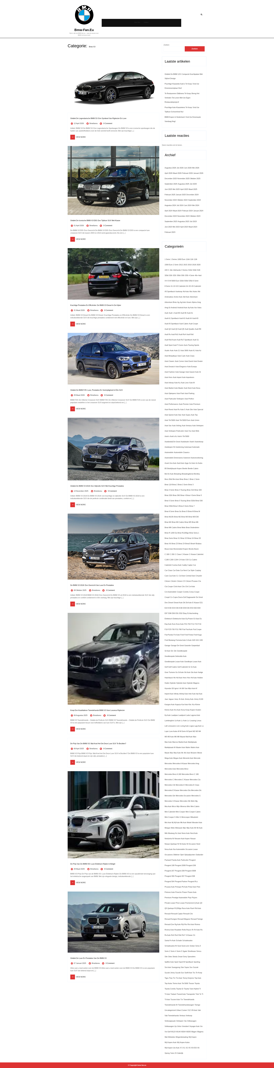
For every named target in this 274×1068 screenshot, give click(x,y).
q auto (196, 903)
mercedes (168, 763)
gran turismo (170, 672)
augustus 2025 (183, 184)
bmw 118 (168, 485)
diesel (170, 603)
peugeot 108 (169, 865)
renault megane (184, 919)
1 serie (167, 259)
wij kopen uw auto (172, 1048)
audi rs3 (174, 334)
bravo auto (169, 549)
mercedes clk (170, 785)
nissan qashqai (171, 844)
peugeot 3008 (190, 871)
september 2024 (194, 200)
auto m (192, 383)
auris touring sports (191, 345)
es (201, 619)
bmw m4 (168, 522)
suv (191, 967)
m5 (166, 737)
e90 (173, 613)
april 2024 (168, 211)
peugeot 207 (169, 871)
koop (187, 710)
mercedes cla (195, 780)
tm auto (179, 978)
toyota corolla (170, 989)
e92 (180, 613)
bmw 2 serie (183, 485)
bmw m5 (188, 522)
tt (202, 994)
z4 (176, 1053)
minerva (183, 806)
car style (190, 570)
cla (199, 581)
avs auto (173, 463)
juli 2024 (180, 205)
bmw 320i (168, 495)
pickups (178, 887)
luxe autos (173, 731)
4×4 (166, 281)
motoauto (178, 828)
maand (182, 737)
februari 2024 (187, 211)
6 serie (195, 281)
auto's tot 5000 (183, 436)
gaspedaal (195, 645)
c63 (187, 560)
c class (178, 554)
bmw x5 (197, 538)
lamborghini (169, 721)
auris (181, 345)
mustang (171, 833)
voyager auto (194, 1026)
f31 (176, 629)
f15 (196, 624)
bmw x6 (168, 544)
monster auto (197, 822)
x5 (189, 1048)
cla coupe (169, 586)
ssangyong (176, 967)
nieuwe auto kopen (182, 839)
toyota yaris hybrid (191, 989)
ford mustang (170, 640)
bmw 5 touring (180, 501)
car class (168, 570)
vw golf (168, 1032)
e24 (166, 608)
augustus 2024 (170, 205)
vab (199, 1010)
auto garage (180, 372)
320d (166, 275)
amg (199, 302)
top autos (168, 983)
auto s (182, 409)
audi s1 (196, 340)
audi (166, 313)
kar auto (184, 704)
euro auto (180, 624)
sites (170, 957)
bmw (181, 479)
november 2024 (171, 200)
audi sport (169, 345)
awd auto (180, 463)
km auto (177, 710)
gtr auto (187, 672)
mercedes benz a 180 (173, 774)
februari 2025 (170, 195)
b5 (166, 468)
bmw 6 (176, 506)
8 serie (167, 286)
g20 (193, 640)
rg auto (178, 924)
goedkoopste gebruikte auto (175, 656)
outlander (199, 855)
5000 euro (175, 281)
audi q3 (174, 329)
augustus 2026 (170, 168)
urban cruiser (181, 1010)
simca (198, 951)
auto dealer (198, 361)
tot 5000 (185, 983)
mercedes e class (192, 785)
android (174, 308)
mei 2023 (176, 227)
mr (195, 828)
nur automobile (179, 849)
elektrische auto (179, 619)
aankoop (178, 291)
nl (178, 844)
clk (186, 586)
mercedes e (180, 785)
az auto (192, 463)
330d (179, 275)
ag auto (183, 302)
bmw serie (169, 538)
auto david (189, 361)
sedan (192, 946)
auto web (195, 431)
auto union (195, 420)
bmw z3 (175, 544)
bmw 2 (174, 485)
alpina (194, 302)
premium (168, 898)
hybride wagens (193, 683)
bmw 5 (199, 495)
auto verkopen (197, 426)
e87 (166, 613)
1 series (174, 259)
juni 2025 (168, 189)
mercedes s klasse (172, 801)
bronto (191, 549)
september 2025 (171, 184)
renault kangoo (171, 919)
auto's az (173, 436)
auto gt (198, 372)
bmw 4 (183, 495)
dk (184, 603)
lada (188, 715)
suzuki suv (179, 973)
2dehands (177, 270)
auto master (178, 388)
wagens (200, 1032)
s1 (194, 935)
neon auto (186, 833)
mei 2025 (176, 189)
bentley (197, 474)
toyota (197, 983)
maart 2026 (177, 173)
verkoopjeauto (170, 1021)
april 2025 (184, 189)
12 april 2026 (79, 123)
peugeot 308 (190, 876)
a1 (172, 286)
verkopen (179, 1021)
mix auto (168, 822)
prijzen (194, 898)
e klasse (195, 603)
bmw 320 (198, 490)
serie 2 (167, 951)
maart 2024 (177, 211)
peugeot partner (181, 881)
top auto (197, 978)
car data (176, 570)
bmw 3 (191, 485)
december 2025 (171, 178)
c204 (176, 560)
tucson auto (175, 999)
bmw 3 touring (180, 490)
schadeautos (187, 940)
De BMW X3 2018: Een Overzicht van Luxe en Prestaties (92, 585)
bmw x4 (190, 538)
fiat (183, 629)
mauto (167, 753)
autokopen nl (170, 447)
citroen (167, 581)
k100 (201, 699)
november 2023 (183, 216)
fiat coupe (197, 629)
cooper (179, 592)
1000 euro (181, 259)
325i (174, 275)
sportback (189, 962)
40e (196, 275)
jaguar (171, 699)
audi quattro (189, 329)
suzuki (195, 967)
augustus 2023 (183, 221)
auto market (169, 388)
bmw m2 (177, 517)
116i (191, 259)
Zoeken (166, 45)
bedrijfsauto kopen (174, 468)
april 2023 (184, 227)
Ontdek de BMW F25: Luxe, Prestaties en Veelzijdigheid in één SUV (96, 390)
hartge (200, 672)
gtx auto (194, 672)
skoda (175, 957)
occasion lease (191, 849)
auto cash (181, 356)
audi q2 (168, 329)
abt (199, 291)
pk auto (185, 887)
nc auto (178, 833)
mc (182, 753)
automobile (169, 452)
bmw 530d (169, 506)
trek (197, 994)
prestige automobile (179, 898)
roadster (177, 930)
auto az (198, 350)
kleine (197, 704)
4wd (199, 275)
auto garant (190, 372)
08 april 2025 (79, 749)
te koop (199, 973)
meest (199, 753)
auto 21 (177, 350)
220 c (167, 270)
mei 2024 (195, 205)
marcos (175, 742)
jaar (166, 699)
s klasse (189, 935)
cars (166, 576)
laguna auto (195, 715)
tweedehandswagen (186, 1005)
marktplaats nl (170, 747)
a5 (190, 286)
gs (176, 672)
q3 (201, 903)
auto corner (179, 361)
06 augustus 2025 (80, 715)
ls (203, 726)
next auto (194, 833)
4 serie (191, 275)
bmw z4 (181, 544)
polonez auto (170, 892)
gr (189, 667)
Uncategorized (170, 1010)
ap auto (191, 308)
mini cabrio (195, 806)
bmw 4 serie (191, 495)
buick (196, 549)
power (184, 892)
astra (199, 308)
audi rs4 (182, 334)
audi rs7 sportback (184, 340)
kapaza (178, 704)
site (166, 957)
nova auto (169, 849)
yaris (172, 1053)
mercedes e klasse (172, 790)
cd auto (182, 576)
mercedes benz (182, 769)
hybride (173, 683)
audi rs (168, 334)
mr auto (199, 828)
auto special (198, 409)
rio (185, 924)
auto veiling (176, 426)
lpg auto (197, 726)
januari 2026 (198, 173)
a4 (187, 286)
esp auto (168, 624)
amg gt (167, 308)
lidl (166, 726)
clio (183, 586)
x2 (187, 1048)
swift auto (188, 973)
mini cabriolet (170, 812)
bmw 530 (199, 501)
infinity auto (183, 694)
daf (184, 597)
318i (198, 270)
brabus (198, 544)
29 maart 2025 (79, 869)
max (171, 753)
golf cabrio (172, 667)
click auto (177, 586)
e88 (169, 613)
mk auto (183, 822)
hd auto (179, 678)
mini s (178, 817)
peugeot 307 (180, 876)
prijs (189, 898)
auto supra (186, 415)
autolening (180, 447)
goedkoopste (182, 651)
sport (176, 962)
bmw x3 (183, 538)
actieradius (169, 297)
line (178, 726)
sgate (185, 951)
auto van (168, 426)
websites (171, 1037)
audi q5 (181, 329)
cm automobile (170, 592)
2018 (194, 265)
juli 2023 (193, 221)
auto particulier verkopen (174, 399)
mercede (197, 758)
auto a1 (192, 350)
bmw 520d (191, 501)
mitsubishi (194, 817)
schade (179, 940)
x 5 (181, 1048)
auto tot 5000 (170, 420)
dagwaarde (190, 597)
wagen (194, 1032)
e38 (180, 608)
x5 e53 (194, 1048)
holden (200, 678)
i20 (173, 688)
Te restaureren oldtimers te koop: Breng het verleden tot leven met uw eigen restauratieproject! (182, 98)
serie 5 (179, 951)
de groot (199, 597)
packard (168, 860)
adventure (194, 297)
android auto (182, 308)
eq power (189, 619)
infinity (176, 694)
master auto (180, 747)
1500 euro (169, 265)
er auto (196, 619)
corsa (191, 592)
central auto (190, 576)
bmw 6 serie (184, 506)
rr (193, 930)
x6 (198, 1048)
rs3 (172, 935)
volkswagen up (171, 1026)
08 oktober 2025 (80, 590)
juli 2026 (180, 168)
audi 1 (171, 313)
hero (184, 678)
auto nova (196, 388)
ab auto (186, 291)
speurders (191, 957)
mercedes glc (196, 790)
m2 (194, 731)
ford (182, 635)
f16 (199, 624)
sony (185, 957)
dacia (180, 597)
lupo (166, 731)
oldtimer (176, 855)
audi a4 (189, 318)
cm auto (191, 586)
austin (167, 350)
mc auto (187, 753)
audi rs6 (190, 334)
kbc (189, 704)
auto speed (169, 415)
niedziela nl (169, 839)
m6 (175, 737)
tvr (181, 999)
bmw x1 (176, 538)
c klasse (185, 554)
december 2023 (171, 216)
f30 (173, 629)
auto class (190, 356)
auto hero (168, 377)
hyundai (168, 688)
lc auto (184, 721)
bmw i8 (191, 511)
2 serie (176, 265)
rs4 (176, 935)
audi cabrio (183, 324)
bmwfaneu (93, 123)
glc (172, 651)
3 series (184, 270)
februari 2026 (187, 173)
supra (186, 967)
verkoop (189, 1016)
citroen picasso (192, 581)
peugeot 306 (169, 876)
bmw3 (187, 544)
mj (172, 822)
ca (190, 560)
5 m (169, 281)
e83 (198, 608)
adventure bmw (171, 302)
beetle (184, 468)
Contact (146, 22)
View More (78, 137)
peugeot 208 (180, 871)
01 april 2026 (79, 225)
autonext (186, 458)
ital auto (199, 694)
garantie (187, 645)
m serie (183, 731)
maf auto (189, 737)
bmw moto (181, 527)
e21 (201, 603)
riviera (197, 924)
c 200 (172, 554)
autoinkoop (199, 442)
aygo (187, 463)
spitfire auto (169, 962)
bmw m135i (169, 517)
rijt (182, 924)
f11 (192, 624)
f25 (169, 629)
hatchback (169, 678)
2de (171, 270)
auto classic (169, 361)
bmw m (197, 511)
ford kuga (198, 635)
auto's (167, 436)
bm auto (176, 479)
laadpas (174, 715)
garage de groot (177, 645)
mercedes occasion (183, 796)
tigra (166, 978)
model (189, 822)
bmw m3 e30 (193, 517)
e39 (184, 608)
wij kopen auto (170, 1042)
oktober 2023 (195, 216)
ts (200, 994)
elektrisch (168, 619)
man (194, 737)
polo (198, 887)
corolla (186, 592)
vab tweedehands (172, 1016)
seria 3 (198, 946)
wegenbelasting (182, 1037)
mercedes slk (185, 801)
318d (194, 270)
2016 (190, 265)
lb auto (177, 721)
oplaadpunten (189, 855)
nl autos (183, 844)
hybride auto (181, 683)
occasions (169, 855)
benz (167, 479)
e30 (169, 608)
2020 (198, 265)
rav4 (192, 908)
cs (171, 597)
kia (193, 704)
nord (198, 844)
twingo (197, 1005)
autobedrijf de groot (172, 442)
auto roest (169, 409)
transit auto (181, 994)
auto (171, 350)
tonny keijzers (188, 978)
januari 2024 (198, 211)
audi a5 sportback (172, 324)
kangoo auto (169, 704)
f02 (189, 624)
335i (186, 275)
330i (182, 275)
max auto (177, 753)
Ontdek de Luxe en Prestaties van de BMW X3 (88, 958)
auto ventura (187, 426)
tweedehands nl (171, 1005)
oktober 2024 (182, 200)
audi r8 (198, 329)
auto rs (177, 409)
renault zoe (169, 924)
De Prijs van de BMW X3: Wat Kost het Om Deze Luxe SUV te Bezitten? (98, 743)
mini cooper (180, 812)
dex (166, 603)
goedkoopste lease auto (174, 662)
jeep (176, 699)
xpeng (167, 1053)
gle (175, 651)
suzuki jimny (170, 973)
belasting (177, 474)
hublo (167, 683)
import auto (169, 694)
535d (190, 281)
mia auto (168, 806)
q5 (166, 908)
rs (201, 930)
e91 (177, 613)
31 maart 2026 (79, 310)
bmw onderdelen (192, 527)
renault (168, 914)
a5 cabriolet (196, 286)
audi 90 (183, 313)
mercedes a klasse (180, 763)
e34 (173, 608)
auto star (177, 415)
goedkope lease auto (192, 662)
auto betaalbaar (171, 356)
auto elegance (181, 367)
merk (193, 801)
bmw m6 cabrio (171, 527)
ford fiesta (188, 635)
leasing (193, 721)
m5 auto (171, 737)
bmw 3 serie (169, 490)
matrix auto (195, 747)
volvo (179, 1026)
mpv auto (190, 828)
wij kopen (193, 1037)
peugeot (192, 860)
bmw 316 (190, 490)
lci (188, 721)
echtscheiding (192, 613)
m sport (189, 731)
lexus (199, 721)
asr (195, 308)
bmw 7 (192, 506)
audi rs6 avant (170, 340)
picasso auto (170, 887)
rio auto (191, 924)
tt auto (167, 999)
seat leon (185, 946)
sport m (182, 962)
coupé (167, 597)
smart (180, 957)
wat (166, 1037)
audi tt (176, 345)
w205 (188, 1032)
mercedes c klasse (181, 780)
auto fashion (170, 372)
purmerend (189, 903)
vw (201, 1026)
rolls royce (186, 930)
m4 (200, 731)
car (194, 565)
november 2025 (183, 178)
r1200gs (177, 908)
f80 (180, 629)
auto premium (194, 404)
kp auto (168, 715)
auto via (188, 431)
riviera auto (169, 930)
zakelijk (180, 1053)
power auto (192, 892)
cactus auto (176, 565)
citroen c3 (181, 581)
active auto (178, 297)
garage (167, 645)
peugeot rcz (193, 881)
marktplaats (192, 742)
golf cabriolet (182, 667)
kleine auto (169, 710)
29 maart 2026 (79, 395)
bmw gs (178, 511)
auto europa (192, 367)
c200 (171, 560)
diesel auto (178, 603)
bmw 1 (186, 479)
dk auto (189, 603)
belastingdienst (188, 474)
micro (174, 806)
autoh (192, 442)
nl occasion (191, 844)
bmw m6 (195, 522)
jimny (196, 699)
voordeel (185, 1026)
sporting (197, 962)
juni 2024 (188, 205)
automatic (196, 447)
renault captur (177, 914)
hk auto (194, 678)
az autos (199, 463)
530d (186, 281)
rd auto (198, 908)
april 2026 (168, 173)
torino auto (177, 983)
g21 (197, 640)
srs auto (168, 967)
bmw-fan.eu (84, 30)
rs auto (168, 935)
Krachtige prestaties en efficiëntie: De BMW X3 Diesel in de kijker (95, 305)
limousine (172, 726)
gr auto (194, 667)
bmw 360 (176, 495)
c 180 (167, 554)
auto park (180, 393)
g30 (201, 640)
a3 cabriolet (180, 286)
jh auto (181, 699)
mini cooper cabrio (193, 812)
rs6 (180, 935)
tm (174, 978)
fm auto (176, 635)
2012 (181, 265)
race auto (186, 908)
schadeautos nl (171, 946)
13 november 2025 (81, 491)
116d (188, 259)
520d (182, 281)
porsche (178, 892)
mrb (166, 833)
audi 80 (177, 313)
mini (188, 806)
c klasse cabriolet (196, 554)
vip (185, 1021)
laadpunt (181, 715)
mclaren (194, 753)
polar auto (192, 887)
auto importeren (188, 377)
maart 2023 (193, 227)
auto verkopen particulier (174, 431)
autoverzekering (197, 458)
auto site (189, 409)
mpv (184, 828)
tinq (170, 978)
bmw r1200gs (183, 533)
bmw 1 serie (195, 479)
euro (174, 624)
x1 (184, 1048)
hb (174, 678)
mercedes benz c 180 (190, 774)
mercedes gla (185, 790)
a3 (174, 286)
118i (195, 259)
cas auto (172, 576)
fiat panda (169, 635)
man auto (168, 742)
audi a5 (195, 318)
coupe (196, 592)
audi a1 (190, 313)
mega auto (169, 758)
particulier (185, 860)
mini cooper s (170, 817)
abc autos (193, 291)
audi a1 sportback (172, 318)
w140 (178, 1032)
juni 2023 (168, 227)
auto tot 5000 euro (183, 420)
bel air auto (169, 474)
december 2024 (192, 195)
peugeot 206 (191, 865)
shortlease (192, 951)
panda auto (175, 860)
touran (191, 983)
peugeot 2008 (180, 865)
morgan (167, 828)
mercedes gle (170, 796)
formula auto (181, 640)
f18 (166, 629)
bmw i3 (185, 511)
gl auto (167, 651)
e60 (195, 608)
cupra (175, 597)
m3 (197, 731)
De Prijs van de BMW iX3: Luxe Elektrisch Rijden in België (92, 864)
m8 (178, 737)
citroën (173, 581)
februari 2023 (170, 232)
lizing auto (184, 726)
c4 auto (182, 560)
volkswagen (191, 1021)
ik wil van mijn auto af (188, 688)
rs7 (183, 935)
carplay (198, 570)
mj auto (177, 822)
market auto (182, 742)
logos (191, 726)
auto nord (188, 388)
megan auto (177, 758)
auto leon (185, 383)
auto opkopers (170, 393)
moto (173, 828)
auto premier (184, 404)
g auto (188, 640)
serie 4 (173, 951)
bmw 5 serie (169, 501)
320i (170, 275)
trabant (173, 994)
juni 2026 (188, 168)
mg (196, 801)
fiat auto (189, 629)
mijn (178, 806)
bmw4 (193, 544)
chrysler (199, 576)
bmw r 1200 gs (171, 533)
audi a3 (182, 318)
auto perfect (189, 399)
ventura (182, 1016)
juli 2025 (193, 184)
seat (179, 946)
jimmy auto (189, 699)
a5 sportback (170, 291)
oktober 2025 (195, 178)
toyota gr (179, 989)
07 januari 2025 (80, 963)
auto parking (189, 393)
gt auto (181, 672)
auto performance (171, 404)
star (182, 967)
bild (170, 479)
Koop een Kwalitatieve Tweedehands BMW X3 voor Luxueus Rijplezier (97, 710)
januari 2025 (181, 195)
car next (183, 570)
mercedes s (195, 796)
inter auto (192, 694)
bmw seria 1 (194, 533)
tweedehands (188, 999)
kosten (198, 710)
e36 (177, 608)
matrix (188, 747)
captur (190, 565)
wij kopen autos (183, 1042)
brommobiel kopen (180, 549)
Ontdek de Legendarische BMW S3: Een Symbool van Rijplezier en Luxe (98, 118)
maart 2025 (193, 189)
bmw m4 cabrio (178, 522)
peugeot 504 (169, 881)
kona (183, 710)
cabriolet (168, 565)
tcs (194, 973)
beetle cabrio (193, 468)
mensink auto (188, 758)
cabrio (194, 560)
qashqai (170, 908)
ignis (176, 688)
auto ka (177, 383)
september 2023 (171, 221)
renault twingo (197, 919)
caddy (184, 565)
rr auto (197, 930)
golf (166, 667)
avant (167, 463)
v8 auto (194, 1010)
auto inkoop (169, 383)
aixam (188, 302)
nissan (193, 839)
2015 (185, 265)
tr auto (167, 994)
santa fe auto (170, 940)
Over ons (137, 22)
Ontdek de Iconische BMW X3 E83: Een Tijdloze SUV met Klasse (95, 220)
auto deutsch (170, 367)
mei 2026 (195, 168)
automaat (188, 447)
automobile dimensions (174, 458)
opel (182, 855)
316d (190, 270)
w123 (173, 1032)
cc (177, 576)
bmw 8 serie (169, 511)
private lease (170, 903)
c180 (167, 560)
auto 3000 (184, 350)
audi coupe (193, 324)
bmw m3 (184, 517)
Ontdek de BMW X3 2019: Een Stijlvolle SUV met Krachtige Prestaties (97, 486)
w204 (183, 1032)
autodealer (185, 442)
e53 (191, 608)
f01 (185, 624)
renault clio (188, 914)
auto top (194, 415)
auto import (177, 377)
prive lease (180, 903)
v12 (189, 1010)
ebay (185, 613)
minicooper (185, 817)
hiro (188, 678)
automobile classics (181, 452)
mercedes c (169, 780)
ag (178, 302)
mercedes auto (170, 769)
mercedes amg (193, 763)
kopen (192, 710)
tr (200, 989)
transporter (190, 994)
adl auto (186, 297)
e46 (188, 608)
